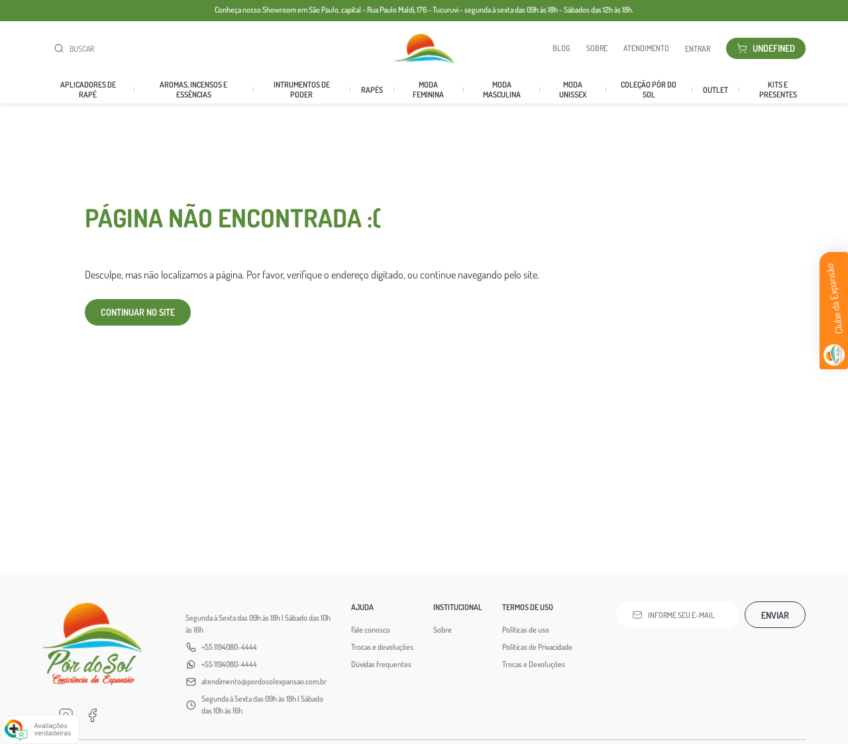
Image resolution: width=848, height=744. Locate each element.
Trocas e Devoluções (533, 664)
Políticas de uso (525, 630)
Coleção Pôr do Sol (648, 89)
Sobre (597, 48)
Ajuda (362, 607)
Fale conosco (370, 630)
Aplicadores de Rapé (88, 89)
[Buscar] (62, 48)
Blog (561, 48)
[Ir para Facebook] (92, 715)
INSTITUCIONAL (457, 607)
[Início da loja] (424, 49)
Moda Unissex (572, 89)
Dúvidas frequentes (381, 664)
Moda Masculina (502, 89)
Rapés (372, 90)
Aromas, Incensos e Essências (193, 89)
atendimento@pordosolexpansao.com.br (264, 681)
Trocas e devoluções (382, 647)
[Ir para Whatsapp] (119, 715)
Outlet (715, 90)
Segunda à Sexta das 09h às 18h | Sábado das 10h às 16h (258, 624)
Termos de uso (527, 607)
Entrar (697, 49)
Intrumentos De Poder (302, 89)
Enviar (775, 615)
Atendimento (646, 48)
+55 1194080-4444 (229, 647)
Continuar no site (138, 312)
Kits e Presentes (778, 89)
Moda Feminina (428, 89)
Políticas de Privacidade (537, 647)
